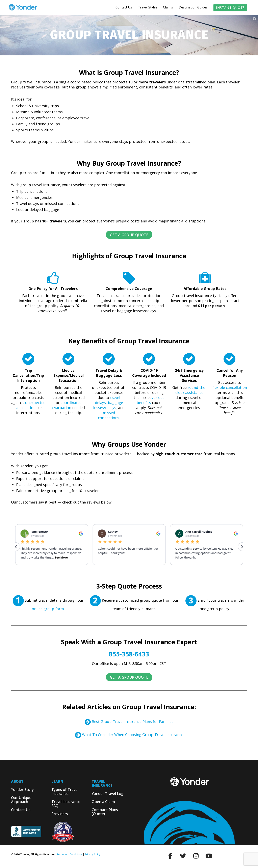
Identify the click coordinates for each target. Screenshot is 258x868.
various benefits (150, 400)
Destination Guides (193, 7)
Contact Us (123, 7)
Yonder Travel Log (107, 793)
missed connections (108, 415)
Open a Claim (103, 801)
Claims (168, 7)
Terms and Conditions (69, 854)
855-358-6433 (129, 654)
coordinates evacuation (66, 405)
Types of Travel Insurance (64, 791)
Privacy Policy (92, 854)
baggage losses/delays (108, 405)
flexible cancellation (229, 387)
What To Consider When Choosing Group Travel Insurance (132, 734)
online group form (48, 608)
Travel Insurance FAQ (65, 803)
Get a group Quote (129, 234)
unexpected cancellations (30, 405)
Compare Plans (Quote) (105, 811)
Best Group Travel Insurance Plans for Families (132, 721)
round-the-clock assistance (190, 390)
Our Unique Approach (21, 799)
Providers (59, 813)
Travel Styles (147, 7)
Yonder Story (22, 789)
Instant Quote (230, 7)
